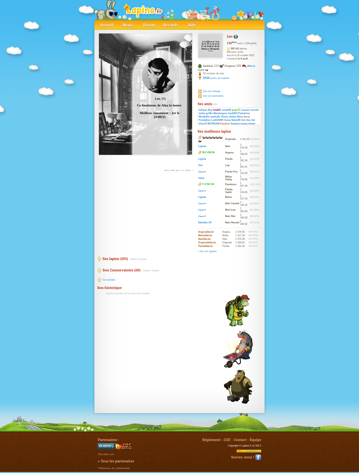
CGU (227, 439)
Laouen (245, 109)
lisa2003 (232, 113)
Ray (210, 109)
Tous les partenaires (117, 461)
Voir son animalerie (213, 95)
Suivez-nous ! (243, 457)
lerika (202, 113)
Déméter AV (205, 222)
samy (201, 178)
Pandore (225, 123)
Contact (240, 439)
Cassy (227, 120)
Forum (149, 25)
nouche (254, 109)
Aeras (246, 116)
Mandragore (220, 113)
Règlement (211, 439)
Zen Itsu (246, 120)
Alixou (224, 116)
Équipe (255, 439)
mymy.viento (247, 123)
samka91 (215, 116)
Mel (173, 170)
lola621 (217, 109)
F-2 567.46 (208, 184)
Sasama (235, 123)
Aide (192, 25)
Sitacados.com (106, 454)
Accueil (106, 25)
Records (170, 25)
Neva (240, 116)
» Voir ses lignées (207, 251)
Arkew (232, 116)
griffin (209, 113)
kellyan (203, 109)
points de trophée (216, 78)
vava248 (226, 109)
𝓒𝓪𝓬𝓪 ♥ (202, 171)
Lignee (202, 146)
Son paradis (108, 279)
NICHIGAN (213, 123)
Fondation (205, 120)
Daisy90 (235, 120)
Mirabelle (204, 116)
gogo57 (236, 109)
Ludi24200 (217, 120)
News (128, 25)
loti (253, 120)
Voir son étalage (211, 91)
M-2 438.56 (208, 152)
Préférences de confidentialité (114, 468)
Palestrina (244, 113)
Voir (200, 165)
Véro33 (203, 123)
